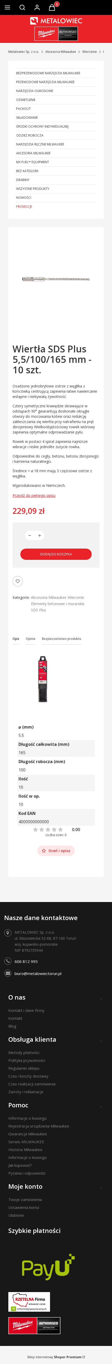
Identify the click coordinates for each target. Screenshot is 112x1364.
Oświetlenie (25, 100)
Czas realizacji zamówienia (31, 1083)
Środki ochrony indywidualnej (42, 126)
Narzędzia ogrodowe (34, 91)
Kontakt (15, 1018)
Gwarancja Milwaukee (27, 1133)
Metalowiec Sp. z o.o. (23, 51)
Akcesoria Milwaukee (60, 51)
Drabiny (22, 180)
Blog (12, 1026)
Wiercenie (89, 51)
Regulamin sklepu (23, 1068)
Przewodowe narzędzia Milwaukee (45, 82)
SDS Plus (38, 609)
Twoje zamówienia (25, 1199)
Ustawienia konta (23, 1207)
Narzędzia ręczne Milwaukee (40, 144)
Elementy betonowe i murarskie (57, 603)
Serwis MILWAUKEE (26, 1141)
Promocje (24, 206)
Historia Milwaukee (25, 1149)
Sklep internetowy (54, 1357)
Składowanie (27, 117)
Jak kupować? (20, 1165)
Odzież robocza (29, 135)
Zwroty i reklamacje (25, 1091)
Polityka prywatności (26, 1060)
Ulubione (16, 1215)
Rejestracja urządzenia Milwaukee (38, 1126)
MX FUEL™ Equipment (32, 162)
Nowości (23, 197)
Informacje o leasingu (27, 1118)
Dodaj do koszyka (56, 554)
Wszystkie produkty (32, 189)
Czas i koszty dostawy (28, 1076)
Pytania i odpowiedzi (26, 1173)
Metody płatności (23, 1052)
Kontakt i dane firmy (26, 1010)
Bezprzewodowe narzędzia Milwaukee (48, 73)
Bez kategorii (27, 171)
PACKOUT (23, 108)
